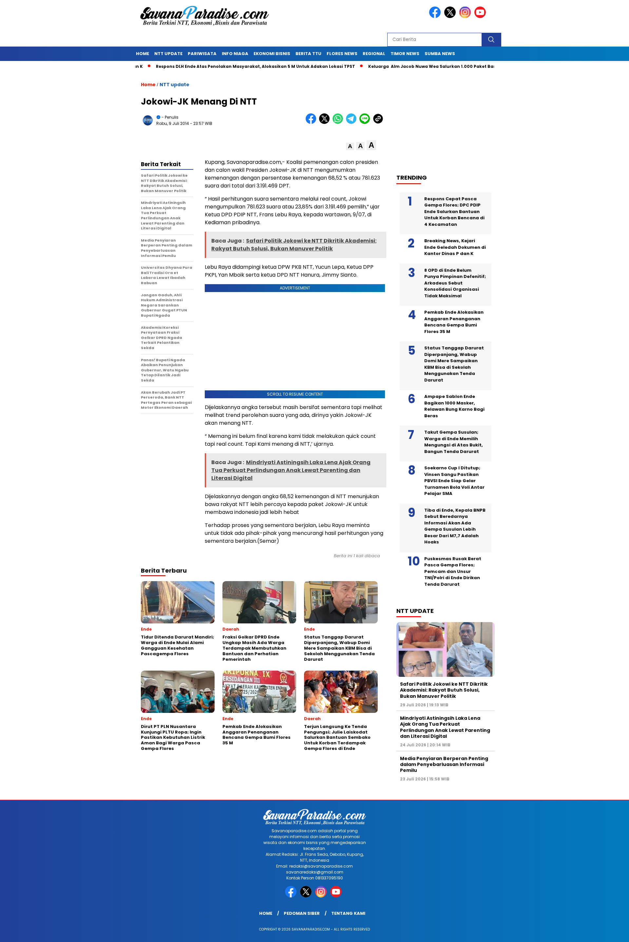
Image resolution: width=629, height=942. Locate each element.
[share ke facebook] (312, 122)
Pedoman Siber (302, 913)
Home (142, 53)
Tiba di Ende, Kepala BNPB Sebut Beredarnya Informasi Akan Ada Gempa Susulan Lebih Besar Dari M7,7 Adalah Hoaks (455, 526)
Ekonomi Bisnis (272, 53)
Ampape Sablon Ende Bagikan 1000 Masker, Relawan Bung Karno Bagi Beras (454, 406)
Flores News (342, 53)
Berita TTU (308, 53)
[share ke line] (366, 122)
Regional (374, 53)
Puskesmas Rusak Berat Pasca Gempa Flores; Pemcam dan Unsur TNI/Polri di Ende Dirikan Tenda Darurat (452, 571)
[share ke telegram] (352, 122)
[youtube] (481, 16)
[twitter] (451, 16)
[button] (350, 146)
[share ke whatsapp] (339, 122)
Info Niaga (235, 53)
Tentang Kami (348, 913)
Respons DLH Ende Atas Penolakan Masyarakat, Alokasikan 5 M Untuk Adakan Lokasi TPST (225, 66)
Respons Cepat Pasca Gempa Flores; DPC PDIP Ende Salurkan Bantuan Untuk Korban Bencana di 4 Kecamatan (454, 211)
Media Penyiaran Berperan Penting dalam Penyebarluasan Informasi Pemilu (444, 764)
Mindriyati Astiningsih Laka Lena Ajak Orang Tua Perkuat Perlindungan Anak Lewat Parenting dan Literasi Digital (445, 727)
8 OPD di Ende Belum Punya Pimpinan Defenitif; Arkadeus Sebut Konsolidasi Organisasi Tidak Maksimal (455, 283)
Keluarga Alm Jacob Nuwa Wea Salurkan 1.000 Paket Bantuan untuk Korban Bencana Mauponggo (448, 66)
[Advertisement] (449, 118)
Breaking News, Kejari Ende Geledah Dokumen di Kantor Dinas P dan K (455, 247)
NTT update (168, 53)
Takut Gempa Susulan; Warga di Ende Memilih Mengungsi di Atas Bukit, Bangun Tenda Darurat (453, 442)
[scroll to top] (604, 932)
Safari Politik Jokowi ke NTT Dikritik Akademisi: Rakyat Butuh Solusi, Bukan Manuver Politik (444, 690)
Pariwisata (202, 53)
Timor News (405, 53)
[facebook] (436, 16)
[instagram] (466, 16)
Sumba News (440, 53)
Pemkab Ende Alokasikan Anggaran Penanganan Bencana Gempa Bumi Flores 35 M (454, 322)
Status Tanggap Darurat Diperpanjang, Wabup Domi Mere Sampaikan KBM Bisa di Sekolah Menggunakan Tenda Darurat (454, 364)
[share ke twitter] (326, 122)
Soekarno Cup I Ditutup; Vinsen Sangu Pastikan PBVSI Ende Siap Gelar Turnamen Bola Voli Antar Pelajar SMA (454, 481)
